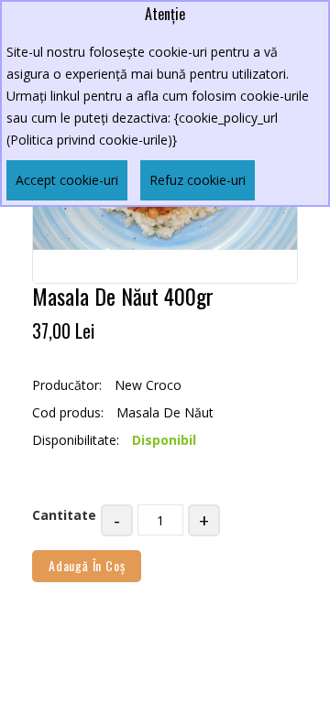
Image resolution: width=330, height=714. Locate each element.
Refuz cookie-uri (197, 180)
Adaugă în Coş (87, 565)
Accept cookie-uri (67, 180)
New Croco (148, 385)
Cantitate (64, 515)
